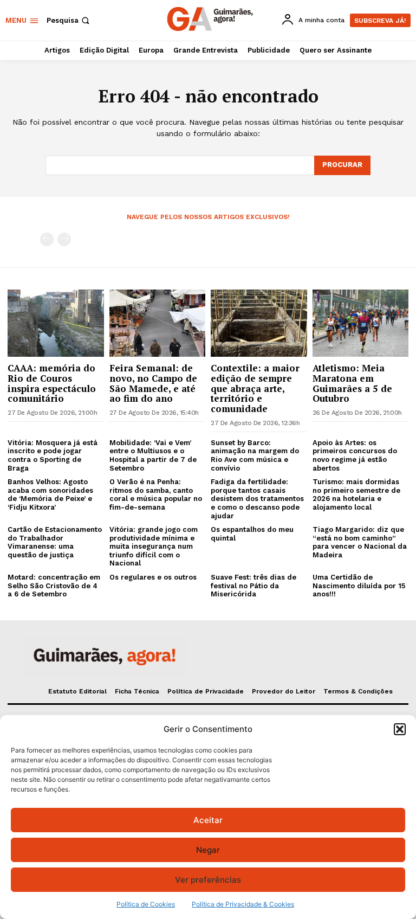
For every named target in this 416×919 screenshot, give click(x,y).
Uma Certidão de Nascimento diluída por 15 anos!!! (359, 585)
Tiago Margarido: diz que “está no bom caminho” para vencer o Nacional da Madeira (360, 542)
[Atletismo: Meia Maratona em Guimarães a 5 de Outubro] (361, 323)
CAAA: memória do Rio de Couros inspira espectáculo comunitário (52, 383)
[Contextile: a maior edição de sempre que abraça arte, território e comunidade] (259, 323)
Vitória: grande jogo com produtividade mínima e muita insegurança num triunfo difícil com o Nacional (153, 546)
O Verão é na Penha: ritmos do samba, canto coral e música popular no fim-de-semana (155, 494)
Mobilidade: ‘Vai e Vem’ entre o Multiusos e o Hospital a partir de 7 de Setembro (153, 455)
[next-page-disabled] (64, 239)
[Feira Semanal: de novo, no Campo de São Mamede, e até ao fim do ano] (157, 323)
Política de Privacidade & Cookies (243, 904)
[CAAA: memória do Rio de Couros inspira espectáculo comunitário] (56, 323)
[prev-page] (47, 239)
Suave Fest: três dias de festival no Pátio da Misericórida (253, 585)
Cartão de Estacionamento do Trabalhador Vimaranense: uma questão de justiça (55, 542)
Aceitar (208, 820)
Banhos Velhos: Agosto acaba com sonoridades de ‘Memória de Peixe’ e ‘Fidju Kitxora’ (50, 494)
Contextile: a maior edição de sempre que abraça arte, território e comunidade (255, 388)
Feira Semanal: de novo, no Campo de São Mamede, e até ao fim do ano (153, 383)
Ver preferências (208, 880)
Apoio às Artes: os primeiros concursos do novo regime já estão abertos (355, 455)
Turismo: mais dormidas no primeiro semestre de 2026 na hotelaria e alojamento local (356, 494)
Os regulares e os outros (153, 577)
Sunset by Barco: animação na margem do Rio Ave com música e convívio (255, 455)
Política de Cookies (145, 904)
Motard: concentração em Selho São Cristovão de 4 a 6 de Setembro (54, 585)
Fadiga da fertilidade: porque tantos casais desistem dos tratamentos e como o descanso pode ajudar (257, 498)
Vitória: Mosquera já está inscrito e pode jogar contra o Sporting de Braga (53, 455)
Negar (208, 850)
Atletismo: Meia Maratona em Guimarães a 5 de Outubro (352, 383)
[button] (399, 729)
